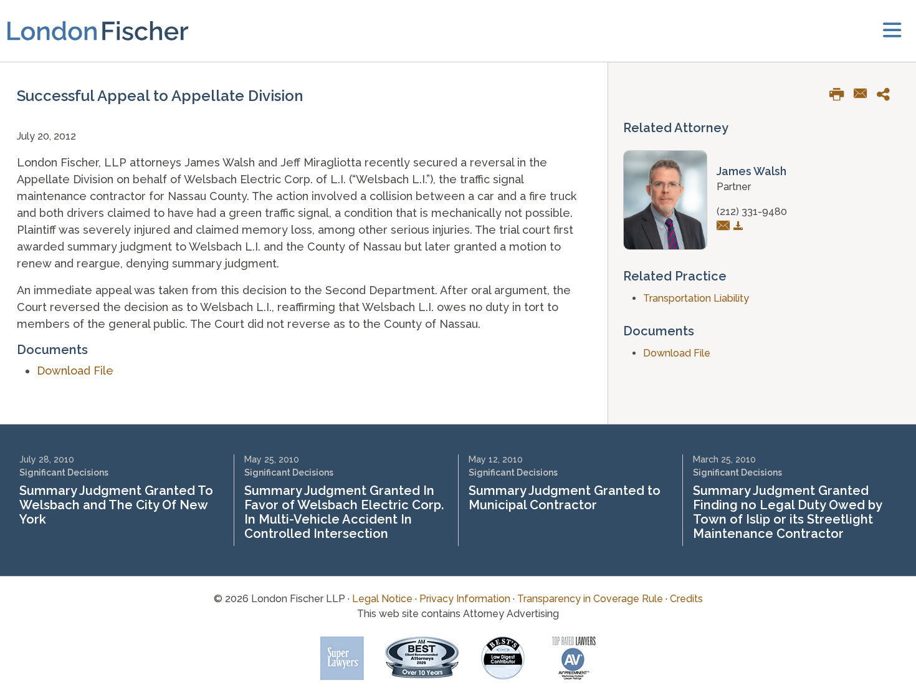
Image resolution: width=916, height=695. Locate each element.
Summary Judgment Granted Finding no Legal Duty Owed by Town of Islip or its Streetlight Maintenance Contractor (787, 512)
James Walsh (751, 171)
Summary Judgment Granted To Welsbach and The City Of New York (116, 505)
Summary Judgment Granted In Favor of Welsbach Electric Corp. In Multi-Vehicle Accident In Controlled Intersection (344, 512)
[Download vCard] (740, 226)
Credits (686, 599)
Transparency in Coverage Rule (590, 599)
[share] (888, 96)
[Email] (865, 94)
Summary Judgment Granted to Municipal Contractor (565, 497)
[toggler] (892, 31)
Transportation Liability (696, 298)
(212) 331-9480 (752, 212)
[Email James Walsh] (725, 226)
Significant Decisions (63, 472)
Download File (75, 370)
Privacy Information (464, 599)
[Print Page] (841, 96)
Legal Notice (382, 599)
